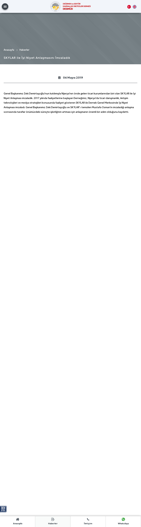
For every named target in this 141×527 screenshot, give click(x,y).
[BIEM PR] (3, 507)
